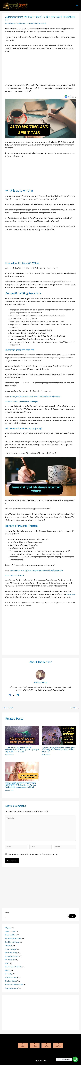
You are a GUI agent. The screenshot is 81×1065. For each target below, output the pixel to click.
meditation (8, 945)
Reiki (6, 963)
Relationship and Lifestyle (13, 967)
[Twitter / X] (14, 695)
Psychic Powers (21, 23)
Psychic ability (71, 594)
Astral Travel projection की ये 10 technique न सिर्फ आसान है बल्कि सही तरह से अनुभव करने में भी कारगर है (22, 750)
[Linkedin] (18, 695)
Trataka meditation (11, 981)
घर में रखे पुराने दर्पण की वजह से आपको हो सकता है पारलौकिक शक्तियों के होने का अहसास (35, 396)
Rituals (7, 970)
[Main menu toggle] (77, 5)
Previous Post (7, 708)
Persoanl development (12, 956)
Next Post (75, 708)
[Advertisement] (40, 69)
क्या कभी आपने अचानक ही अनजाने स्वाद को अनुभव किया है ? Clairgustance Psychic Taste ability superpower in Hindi (20, 785)
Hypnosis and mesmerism (13, 938)
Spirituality (8, 974)
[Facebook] (10, 695)
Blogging (8, 928)
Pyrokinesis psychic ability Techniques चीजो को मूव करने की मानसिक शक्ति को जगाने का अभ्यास (58, 750)
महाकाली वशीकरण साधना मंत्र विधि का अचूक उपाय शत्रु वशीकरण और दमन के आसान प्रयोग (36, 570)
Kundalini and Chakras (12, 942)
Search (7, 913)
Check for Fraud (10, 931)
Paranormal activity (11, 952)
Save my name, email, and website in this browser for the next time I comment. (32, 854)
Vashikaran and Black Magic (14, 984)
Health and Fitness (11, 935)
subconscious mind (11, 977)
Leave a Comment (10, 23)
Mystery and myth (10, 949)
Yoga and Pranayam (11, 988)
